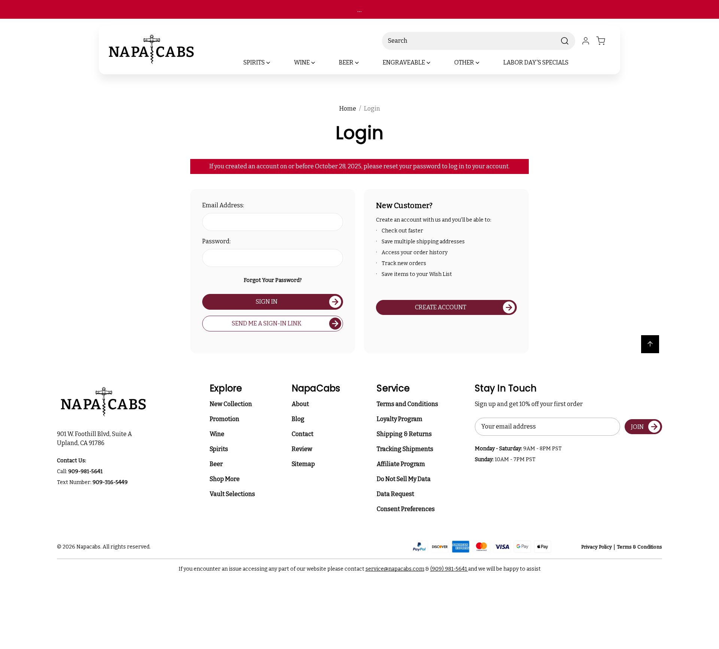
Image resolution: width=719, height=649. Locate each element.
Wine (217, 434)
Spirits (219, 449)
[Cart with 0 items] (605, 40)
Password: (216, 241)
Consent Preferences (406, 509)
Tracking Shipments (405, 449)
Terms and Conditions (407, 404)
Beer (216, 464)
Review (302, 449)
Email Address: (223, 205)
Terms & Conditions (639, 547)
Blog (298, 419)
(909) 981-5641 (449, 569)
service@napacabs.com (394, 569)
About (300, 404)
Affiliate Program (401, 464)
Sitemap (303, 464)
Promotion (224, 419)
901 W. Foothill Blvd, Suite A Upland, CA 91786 (95, 438)
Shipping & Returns (404, 434)
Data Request (395, 494)
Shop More (225, 479)
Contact (302, 434)
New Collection (231, 404)
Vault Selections (232, 494)
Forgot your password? (273, 280)
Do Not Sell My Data (404, 479)
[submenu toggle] (274, 62)
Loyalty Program (399, 419)
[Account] (585, 40)
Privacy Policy (596, 547)
